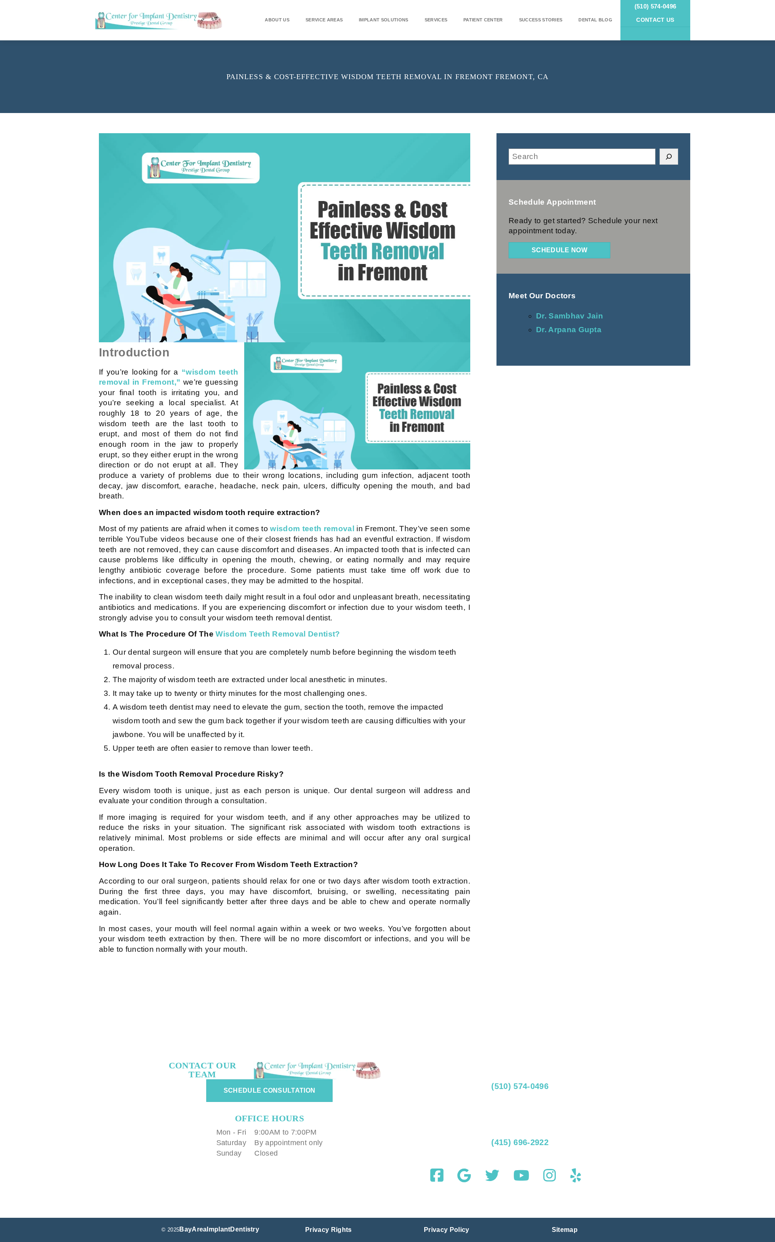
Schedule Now (559, 250)
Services (436, 19)
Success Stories (541, 19)
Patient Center (483, 19)
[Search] (669, 157)
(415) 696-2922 (519, 1142)
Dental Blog (595, 19)
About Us (277, 19)
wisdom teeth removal (312, 528)
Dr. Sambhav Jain (569, 316)
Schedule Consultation (270, 1090)
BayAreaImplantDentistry (219, 1229)
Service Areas (324, 19)
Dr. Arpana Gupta (568, 329)
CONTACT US (655, 20)
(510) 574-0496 (655, 6)
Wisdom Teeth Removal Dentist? (278, 634)
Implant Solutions (383, 19)
